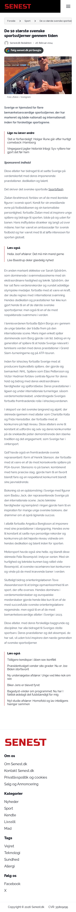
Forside (11, 21)
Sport (27, 21)
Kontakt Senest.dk (19, 771)
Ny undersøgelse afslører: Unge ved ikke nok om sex (39, 677)
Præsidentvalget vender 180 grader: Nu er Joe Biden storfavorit (37, 667)
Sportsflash (55, 189)
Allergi (9, 866)
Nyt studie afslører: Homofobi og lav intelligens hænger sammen (37, 702)
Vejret (9, 846)
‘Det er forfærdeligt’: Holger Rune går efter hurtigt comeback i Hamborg (39, 140)
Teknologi (12, 853)
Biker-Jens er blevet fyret (23, 685)
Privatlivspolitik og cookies (25, 777)
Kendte (10, 815)
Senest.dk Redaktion (21, 43)
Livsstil (9, 822)
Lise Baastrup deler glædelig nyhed (30, 260)
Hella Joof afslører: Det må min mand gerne (35, 254)
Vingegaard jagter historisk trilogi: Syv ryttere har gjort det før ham (39, 150)
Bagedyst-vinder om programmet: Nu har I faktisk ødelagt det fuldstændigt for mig (35, 693)
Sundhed (11, 859)
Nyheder (11, 802)
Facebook (12, 884)
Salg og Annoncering (21, 784)
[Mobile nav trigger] (68, 6)
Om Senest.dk (15, 764)
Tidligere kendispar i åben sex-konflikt (31, 659)
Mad (7, 828)
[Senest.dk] (32, 6)
